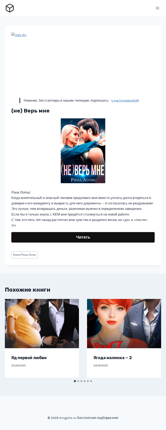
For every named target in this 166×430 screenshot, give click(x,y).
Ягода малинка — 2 (113, 357)
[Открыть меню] (157, 8)
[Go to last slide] (12, 338)
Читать (83, 237)
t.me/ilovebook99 (125, 100)
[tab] (75, 381)
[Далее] (153, 338)
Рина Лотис (24, 254)
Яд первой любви (29, 357)
